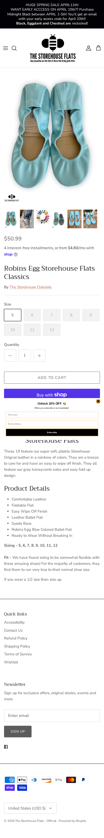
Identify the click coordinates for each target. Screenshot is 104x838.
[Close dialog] (98, 401)
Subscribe (52, 432)
